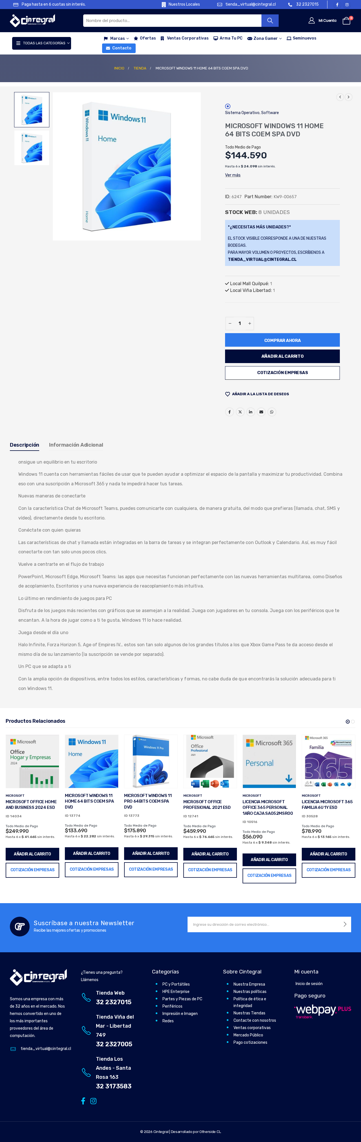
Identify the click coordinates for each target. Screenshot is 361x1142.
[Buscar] (270, 20)
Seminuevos (304, 38)
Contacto (121, 48)
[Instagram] (347, 4)
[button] (53, 166)
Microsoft (15, 796)
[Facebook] (337, 4)
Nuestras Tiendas (249, 1013)
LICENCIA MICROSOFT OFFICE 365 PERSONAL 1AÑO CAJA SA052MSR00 (268, 807)
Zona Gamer (266, 38)
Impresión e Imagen (180, 1013)
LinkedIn (250, 411)
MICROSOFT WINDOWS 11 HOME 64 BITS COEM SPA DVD (89, 801)
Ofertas (148, 38)
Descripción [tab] (24, 445)
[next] (349, 97)
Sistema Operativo (242, 112)
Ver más (233, 175)
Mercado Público (248, 1035)
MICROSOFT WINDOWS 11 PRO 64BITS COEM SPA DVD (148, 801)
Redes (168, 1021)
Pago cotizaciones (250, 1042)
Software (270, 112)
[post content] (32, 761)
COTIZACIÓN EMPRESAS (282, 372)
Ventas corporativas (252, 1027)
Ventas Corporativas (188, 38)
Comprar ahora (282, 340)
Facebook (229, 411)
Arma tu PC (231, 38)
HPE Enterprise (176, 991)
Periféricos (172, 1006)
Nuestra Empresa (249, 984)
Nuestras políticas (250, 991)
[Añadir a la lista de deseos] (50, 743)
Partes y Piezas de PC (182, 999)
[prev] (340, 97)
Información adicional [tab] (76, 445)
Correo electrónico (261, 411)
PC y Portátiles (176, 984)
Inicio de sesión (309, 983)
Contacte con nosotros (255, 1020)
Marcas (117, 38)
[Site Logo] (32, 20)
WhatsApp (271, 411)
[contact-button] (345, 924)
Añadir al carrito (282, 356)
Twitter (240, 411)
